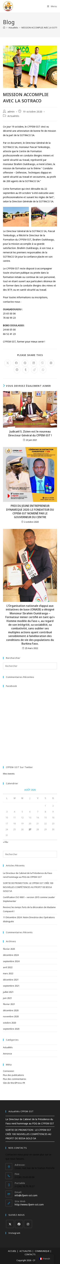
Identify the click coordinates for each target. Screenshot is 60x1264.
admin (11, 111)
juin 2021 (7, 998)
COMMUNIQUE (42, 1251)
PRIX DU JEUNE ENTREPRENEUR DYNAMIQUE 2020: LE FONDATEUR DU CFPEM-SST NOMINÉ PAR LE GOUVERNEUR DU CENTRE (30, 511)
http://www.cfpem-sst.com (29, 1204)
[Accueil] (4, 27)
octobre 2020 (9, 1022)
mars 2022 (8, 973)
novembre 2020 (11, 1016)
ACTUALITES (26, 1251)
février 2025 (9, 948)
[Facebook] (19, 1224)
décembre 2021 (10, 979)
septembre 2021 (11, 985)
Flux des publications (13, 1075)
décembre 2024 (10, 954)
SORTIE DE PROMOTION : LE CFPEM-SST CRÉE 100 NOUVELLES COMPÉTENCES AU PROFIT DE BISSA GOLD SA (28, 887)
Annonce (7, 1053)
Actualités (13, 116)
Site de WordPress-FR (14, 1082)
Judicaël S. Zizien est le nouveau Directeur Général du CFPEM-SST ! (30, 433)
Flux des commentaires (14, 1078)
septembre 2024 (11, 961)
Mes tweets (9, 773)
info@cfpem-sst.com (26, 1195)
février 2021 (9, 1004)
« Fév (5, 842)
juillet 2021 (8, 991)
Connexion (8, 1071)
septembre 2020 (11, 1028)
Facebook (11, 685)
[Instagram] (28, 1224)
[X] (10, 1224)
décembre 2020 (10, 1010)
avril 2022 (7, 967)
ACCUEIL (12, 1251)
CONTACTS (30, 1254)
